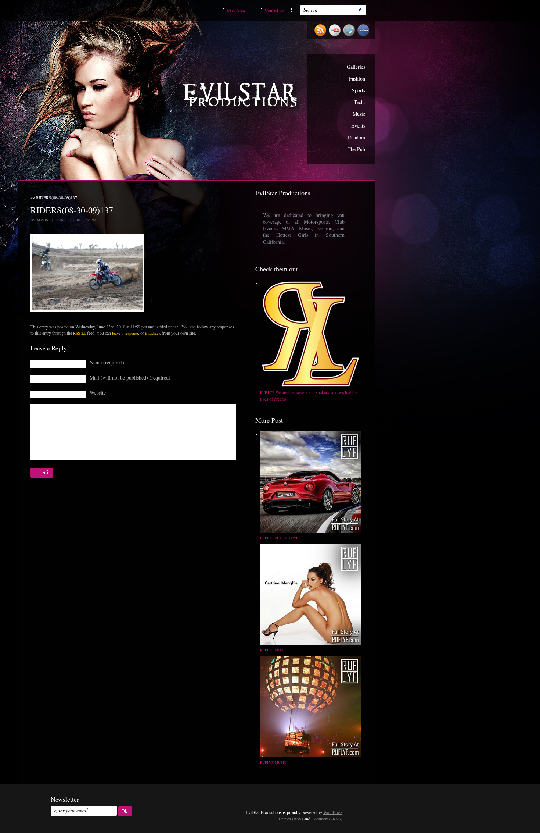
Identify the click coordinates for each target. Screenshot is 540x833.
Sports (358, 90)
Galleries (356, 66)
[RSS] (321, 35)
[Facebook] (364, 35)
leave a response (125, 333)
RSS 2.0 (79, 333)
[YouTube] (335, 35)
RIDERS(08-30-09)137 (56, 197)
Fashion (357, 78)
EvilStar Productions (242, 96)
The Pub (356, 149)
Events (358, 125)
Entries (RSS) (291, 819)
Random (356, 137)
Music (359, 113)
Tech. (359, 102)
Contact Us (274, 10)
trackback (153, 333)
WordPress (332, 812)
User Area (236, 10)
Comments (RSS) (327, 819)
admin (42, 220)
